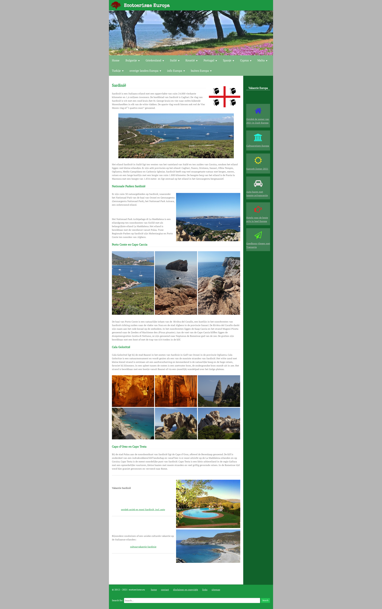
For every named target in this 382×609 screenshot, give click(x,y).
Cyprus (244, 60)
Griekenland (153, 60)
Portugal (209, 60)
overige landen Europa (144, 70)
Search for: (117, 600)
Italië (173, 60)
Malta (261, 60)
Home (116, 60)
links (204, 589)
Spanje (227, 60)
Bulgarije (131, 60)
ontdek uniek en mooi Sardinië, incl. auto (143, 509)
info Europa (174, 70)
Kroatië (190, 60)
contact (165, 589)
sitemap (216, 589)
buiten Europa (200, 70)
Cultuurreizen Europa (257, 145)
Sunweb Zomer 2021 (257, 168)
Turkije (116, 70)
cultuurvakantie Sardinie (143, 546)
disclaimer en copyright (185, 589)
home (154, 589)
